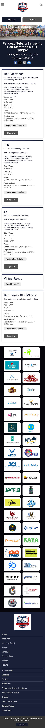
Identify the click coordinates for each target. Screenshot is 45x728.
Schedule (6, 652)
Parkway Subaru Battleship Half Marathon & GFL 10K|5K (22, 47)
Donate (32, 19)
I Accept (22, 724)
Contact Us (6, 710)
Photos (5, 679)
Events (4, 647)
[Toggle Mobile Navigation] (2, 4)
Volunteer (6, 684)
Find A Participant (9, 701)
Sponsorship (7, 670)
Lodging (5, 675)
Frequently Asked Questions (14, 688)
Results (5, 665)
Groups (5, 697)
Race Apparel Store (10, 693)
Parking (5, 660)
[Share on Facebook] (15, 62)
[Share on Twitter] (20, 62)
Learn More (25, 720)
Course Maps (7, 656)
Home (4, 634)
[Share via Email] (24, 62)
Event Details (11, 284)
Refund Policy (8, 706)
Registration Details (14, 125)
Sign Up (11, 19)
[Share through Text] (29, 62)
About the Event (8, 643)
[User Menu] (41, 4)
